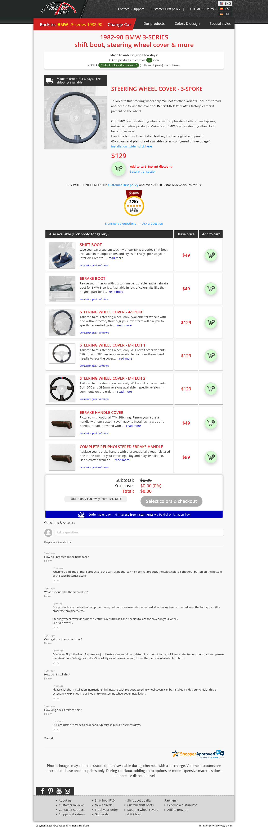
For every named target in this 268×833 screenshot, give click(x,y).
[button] (54, 580)
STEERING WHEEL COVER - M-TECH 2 (112, 378)
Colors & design (187, 23)
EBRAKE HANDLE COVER (101, 412)
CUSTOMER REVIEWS (201, 9)
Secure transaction (143, 171)
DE (228, 14)
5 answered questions (120, 224)
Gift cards (101, 814)
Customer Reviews (72, 805)
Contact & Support (131, 9)
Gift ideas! (134, 814)
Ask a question (152, 224)
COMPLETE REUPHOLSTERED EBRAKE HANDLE (121, 446)
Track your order (106, 809)
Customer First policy (165, 9)
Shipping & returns (72, 814)
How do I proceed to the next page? (66, 557)
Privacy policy (224, 825)
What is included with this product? (66, 592)
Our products (154, 23)
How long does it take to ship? (63, 710)
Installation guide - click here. (132, 146)
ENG (228, 3)
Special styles (220, 23)
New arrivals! (104, 805)
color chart (203, 654)
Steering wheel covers (142, 809)
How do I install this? (57, 674)
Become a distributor (182, 805)
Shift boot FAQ (105, 800)
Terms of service (208, 825)
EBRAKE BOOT (92, 278)
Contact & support (71, 809)
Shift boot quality (139, 800)
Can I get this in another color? (63, 639)
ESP (228, 8)
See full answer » (63, 623)
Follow (48, 560)
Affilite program (178, 809)
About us (65, 800)
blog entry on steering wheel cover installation (116, 693)
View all (48, 738)
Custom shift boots (140, 805)
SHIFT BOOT (91, 244)
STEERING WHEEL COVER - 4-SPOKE (111, 311)
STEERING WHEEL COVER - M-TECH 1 (112, 345)
